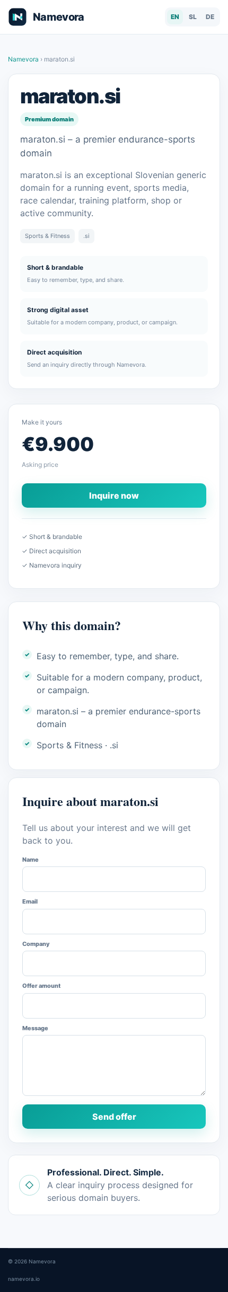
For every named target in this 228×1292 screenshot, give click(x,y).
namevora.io (24, 1279)
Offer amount (41, 985)
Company (36, 944)
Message (35, 1028)
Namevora (24, 59)
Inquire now (114, 495)
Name (30, 859)
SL (193, 17)
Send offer (114, 1116)
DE (210, 17)
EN (175, 17)
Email (30, 901)
